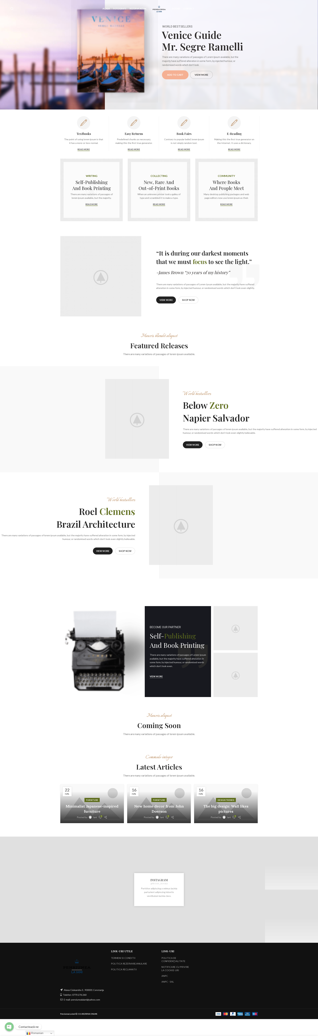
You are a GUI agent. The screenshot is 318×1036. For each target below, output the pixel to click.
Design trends (226, 800)
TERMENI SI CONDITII (123, 958)
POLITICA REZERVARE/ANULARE (129, 963)
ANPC (164, 975)
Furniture (92, 800)
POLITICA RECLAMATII (124, 969)
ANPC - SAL (167, 981)
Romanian (36, 1033)
